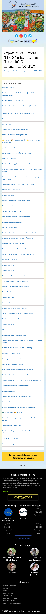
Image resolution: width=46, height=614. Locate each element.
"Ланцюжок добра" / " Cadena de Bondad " (15, 281)
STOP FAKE (23, 518)
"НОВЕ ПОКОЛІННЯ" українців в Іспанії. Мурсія (17, 313)
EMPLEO (6, 588)
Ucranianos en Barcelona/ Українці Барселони (16, 276)
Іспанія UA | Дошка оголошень (12, 292)
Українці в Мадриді (8, 265)
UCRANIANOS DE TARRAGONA (11, 260)
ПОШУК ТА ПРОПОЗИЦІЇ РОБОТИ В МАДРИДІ (17, 348)
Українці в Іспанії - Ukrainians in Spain (14, 308)
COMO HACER (8, 593)
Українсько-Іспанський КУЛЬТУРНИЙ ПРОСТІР (17, 238)
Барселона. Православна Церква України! (15, 286)
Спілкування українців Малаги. (12, 100)
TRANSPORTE (8, 596)
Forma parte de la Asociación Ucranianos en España (23, 456)
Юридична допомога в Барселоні (13, 330)
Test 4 (38, 533)
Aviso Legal (7, 491)
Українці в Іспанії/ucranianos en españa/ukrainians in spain (21, 233)
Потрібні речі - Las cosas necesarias (13, 243)
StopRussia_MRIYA (8, 87)
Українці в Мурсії (8, 195)
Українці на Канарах (8, 444)
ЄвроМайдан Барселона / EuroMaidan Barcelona (17, 369)
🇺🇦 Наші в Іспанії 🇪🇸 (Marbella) (12, 412)
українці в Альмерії (8, 148)
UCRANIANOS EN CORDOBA (11, 190)
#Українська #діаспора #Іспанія (12, 364)
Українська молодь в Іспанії (11, 425)
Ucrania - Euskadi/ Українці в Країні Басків (16, 200)
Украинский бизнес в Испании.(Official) (15, 249)
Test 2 (8, 533)
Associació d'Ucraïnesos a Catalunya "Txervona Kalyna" (19, 254)
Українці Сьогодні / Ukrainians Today (14, 335)
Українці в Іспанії (8, 270)
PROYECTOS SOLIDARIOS (12, 603)
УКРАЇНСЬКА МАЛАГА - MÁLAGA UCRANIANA (16, 153)
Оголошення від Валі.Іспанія (11, 119)
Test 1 (38, 518)
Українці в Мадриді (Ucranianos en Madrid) (16, 164)
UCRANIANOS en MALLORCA (11, 353)
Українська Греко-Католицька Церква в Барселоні (18, 184)
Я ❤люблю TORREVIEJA (10, 438)
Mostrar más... (23, 538)
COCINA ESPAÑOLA (10, 601)
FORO (5, 591)
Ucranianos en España (10, 586)
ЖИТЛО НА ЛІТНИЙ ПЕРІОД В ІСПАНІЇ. (15, 135)
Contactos (23, 497)
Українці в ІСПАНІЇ (8, 402)
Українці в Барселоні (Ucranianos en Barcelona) (17, 396)
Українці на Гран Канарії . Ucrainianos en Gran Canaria (19, 113)
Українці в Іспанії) (8, 297)
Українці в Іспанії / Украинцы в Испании (15, 385)
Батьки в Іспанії (7, 124)
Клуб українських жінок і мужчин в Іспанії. (16, 216)
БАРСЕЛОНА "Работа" (9, 158)
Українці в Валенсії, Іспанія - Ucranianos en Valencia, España (21, 380)
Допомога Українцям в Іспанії (12, 211)
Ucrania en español (8, 206)
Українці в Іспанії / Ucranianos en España (15, 129)
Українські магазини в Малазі (12, 319)
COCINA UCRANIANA (10, 598)
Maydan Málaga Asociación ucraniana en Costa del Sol (18, 407)
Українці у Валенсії (8, 391)
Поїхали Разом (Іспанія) (10, 227)
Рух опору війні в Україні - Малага (13, 359)
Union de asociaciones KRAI (8, 519)
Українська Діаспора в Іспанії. (12, 222)
